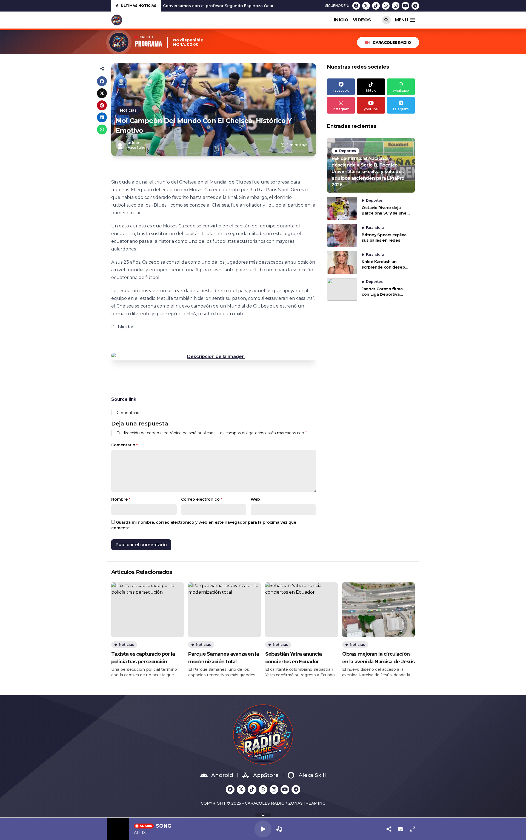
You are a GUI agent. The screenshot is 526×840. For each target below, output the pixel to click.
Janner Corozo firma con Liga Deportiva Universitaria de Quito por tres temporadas (383, 291)
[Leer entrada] (371, 165)
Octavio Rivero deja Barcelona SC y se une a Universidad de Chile (386, 210)
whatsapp (401, 90)
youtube (371, 109)
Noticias (128, 110)
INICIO (341, 19)
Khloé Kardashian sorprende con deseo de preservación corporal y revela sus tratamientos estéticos (385, 264)
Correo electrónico (201, 499)
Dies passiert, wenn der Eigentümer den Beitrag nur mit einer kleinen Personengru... (248, 5)
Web (255, 499)
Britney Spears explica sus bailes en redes (384, 237)
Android (222, 775)
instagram (341, 109)
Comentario (124, 444)
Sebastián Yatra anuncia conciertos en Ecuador (293, 658)
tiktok (371, 90)
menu (401, 19)
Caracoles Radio (392, 42)
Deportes (347, 151)
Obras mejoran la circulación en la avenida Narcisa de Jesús (378, 658)
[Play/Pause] (263, 829)
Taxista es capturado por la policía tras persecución (143, 658)
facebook (341, 90)
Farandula (375, 227)
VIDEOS (362, 19)
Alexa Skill (312, 775)
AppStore (266, 775)
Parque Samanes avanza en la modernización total (223, 658)
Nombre (120, 499)
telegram (401, 109)
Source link (123, 399)
